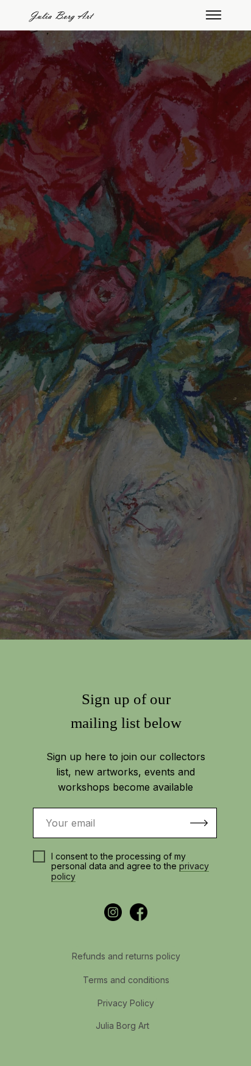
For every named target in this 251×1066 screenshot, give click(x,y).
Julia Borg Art (122, 1025)
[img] (213, 15)
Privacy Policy (125, 1003)
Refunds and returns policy (126, 956)
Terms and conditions (126, 980)
